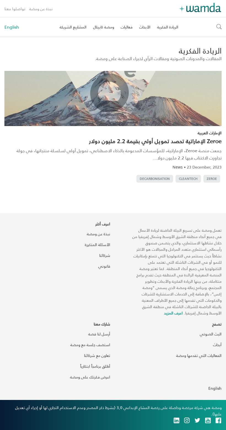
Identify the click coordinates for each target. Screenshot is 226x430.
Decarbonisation (155, 178)
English (11, 27)
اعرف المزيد (173, 313)
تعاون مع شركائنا (97, 355)
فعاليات (127, 27)
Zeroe (212, 178)
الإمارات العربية (210, 133)
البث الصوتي (211, 334)
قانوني (104, 266)
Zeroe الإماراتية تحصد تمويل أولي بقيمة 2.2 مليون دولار (155, 141)
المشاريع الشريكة (73, 27)
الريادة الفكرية (167, 27)
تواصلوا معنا (14, 8)
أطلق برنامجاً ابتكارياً (95, 366)
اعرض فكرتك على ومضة (90, 377)
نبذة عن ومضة (41, 8)
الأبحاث (144, 27)
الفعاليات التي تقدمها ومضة (199, 355)
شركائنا (104, 255)
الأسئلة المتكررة (97, 244)
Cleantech (188, 178)
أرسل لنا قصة (99, 334)
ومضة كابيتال (103, 27)
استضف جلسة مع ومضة (90, 344)
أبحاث (217, 344)
